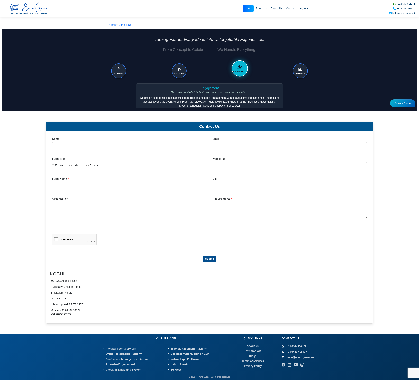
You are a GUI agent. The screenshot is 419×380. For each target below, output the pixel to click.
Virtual (60, 165)
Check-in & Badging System (123, 369)
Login (302, 8)
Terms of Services (253, 361)
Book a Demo (403, 103)
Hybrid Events (180, 364)
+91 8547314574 (296, 346)
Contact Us (124, 24)
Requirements (222, 198)
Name (57, 139)
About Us (277, 8)
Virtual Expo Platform (185, 359)
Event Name (60, 179)
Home (248, 8)
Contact (290, 8)
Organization (61, 198)
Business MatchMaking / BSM (190, 354)
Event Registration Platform (124, 354)
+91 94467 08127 (406, 8)
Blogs (252, 356)
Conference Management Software (128, 359)
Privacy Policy (253, 366)
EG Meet (176, 369)
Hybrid (78, 165)
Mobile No (220, 159)
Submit (209, 258)
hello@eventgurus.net (403, 13)
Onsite (94, 165)
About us (253, 346)
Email (217, 139)
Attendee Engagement (120, 364)
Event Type (60, 159)
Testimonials (252, 351)
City (216, 179)
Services (261, 8)
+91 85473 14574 (406, 3)
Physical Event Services (121, 348)
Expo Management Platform (189, 348)
